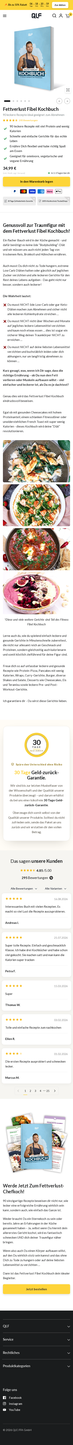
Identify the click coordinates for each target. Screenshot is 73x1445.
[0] (67, 16)
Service (8, 1339)
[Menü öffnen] (4, 15)
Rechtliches (11, 1353)
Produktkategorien (16, 1366)
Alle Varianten (53, 888)
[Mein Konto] (61, 16)
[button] (36, 1289)
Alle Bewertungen (22, 888)
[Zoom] (68, 90)
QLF (6, 1326)
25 (47, 1090)
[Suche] (54, 16)
